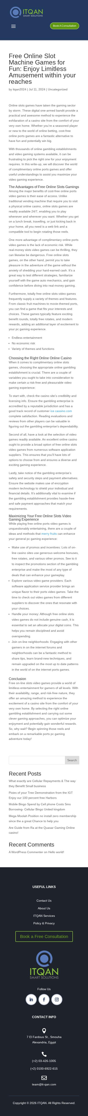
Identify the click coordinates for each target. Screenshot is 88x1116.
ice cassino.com (61, 411)
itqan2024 (19, 89)
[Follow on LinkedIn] (31, 999)
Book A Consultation (64, 25)
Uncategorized (57, 89)
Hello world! (56, 852)
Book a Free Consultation (44, 936)
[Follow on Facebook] (44, 999)
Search (72, 760)
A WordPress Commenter (26, 852)
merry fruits (49, 533)
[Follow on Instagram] (56, 999)
